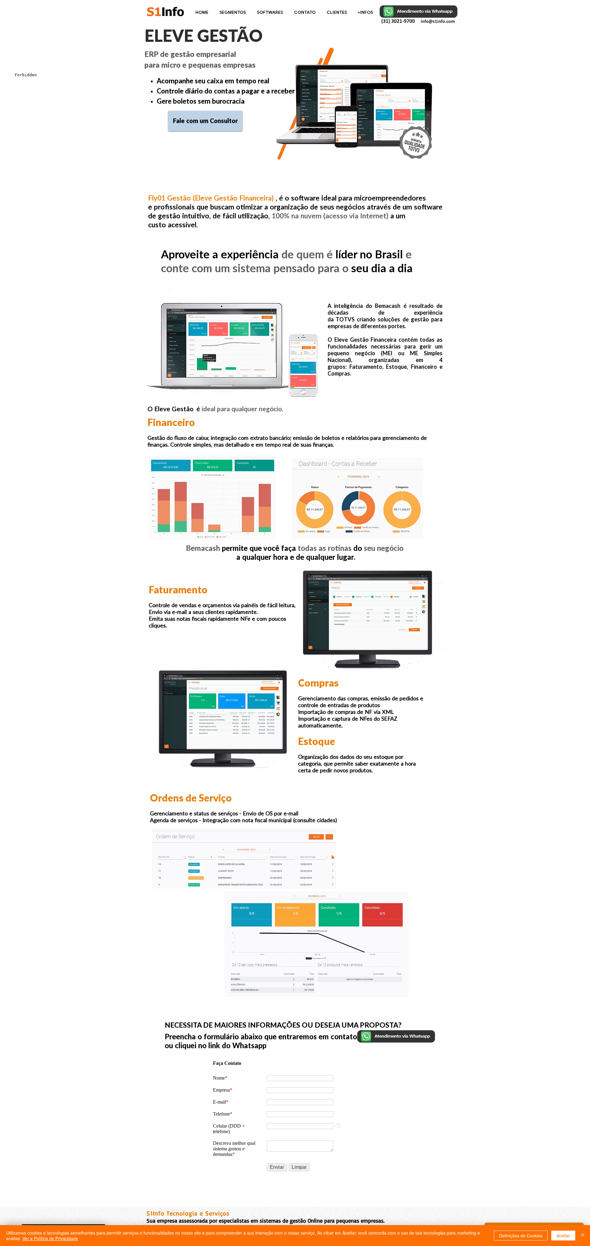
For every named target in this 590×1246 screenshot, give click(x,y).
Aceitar (563, 1235)
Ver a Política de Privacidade (50, 1238)
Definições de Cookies (520, 1235)
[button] (233, 12)
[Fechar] (582, 1235)
